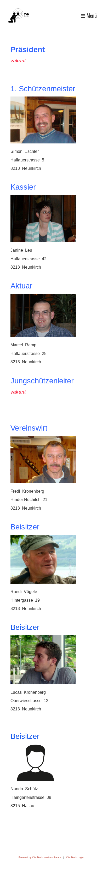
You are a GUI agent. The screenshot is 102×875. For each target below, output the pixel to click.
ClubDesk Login (74, 857)
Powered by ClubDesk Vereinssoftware (40, 857)
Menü (91, 15)
